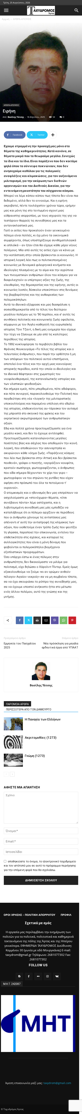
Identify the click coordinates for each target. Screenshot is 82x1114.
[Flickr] (38, 976)
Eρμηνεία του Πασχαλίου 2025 (20, 645)
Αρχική (5, 19)
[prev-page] (6, 774)
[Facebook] (19, 620)
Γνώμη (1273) (35, 756)
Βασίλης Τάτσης (16, 116)
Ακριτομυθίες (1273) (40, 737)
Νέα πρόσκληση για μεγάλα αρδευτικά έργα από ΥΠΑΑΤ (60, 645)
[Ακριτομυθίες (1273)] (13, 742)
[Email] (46, 620)
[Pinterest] (72, 620)
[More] (53, 135)
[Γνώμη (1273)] (13, 760)
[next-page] (12, 774)
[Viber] (55, 620)
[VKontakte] (57, 976)
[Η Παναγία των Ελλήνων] (13, 723)
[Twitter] (28, 620)
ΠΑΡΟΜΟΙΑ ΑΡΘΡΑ (17, 704)
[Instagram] (47, 976)
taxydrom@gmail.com (57, 1083)
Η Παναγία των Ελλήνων (42, 719)
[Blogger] (19, 976)
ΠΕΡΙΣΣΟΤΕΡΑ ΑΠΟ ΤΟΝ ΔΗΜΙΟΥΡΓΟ (28, 709)
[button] (6, 10)
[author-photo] (41, 680)
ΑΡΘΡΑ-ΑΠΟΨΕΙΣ (22, 19)
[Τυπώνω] (37, 620)
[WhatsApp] (63, 620)
